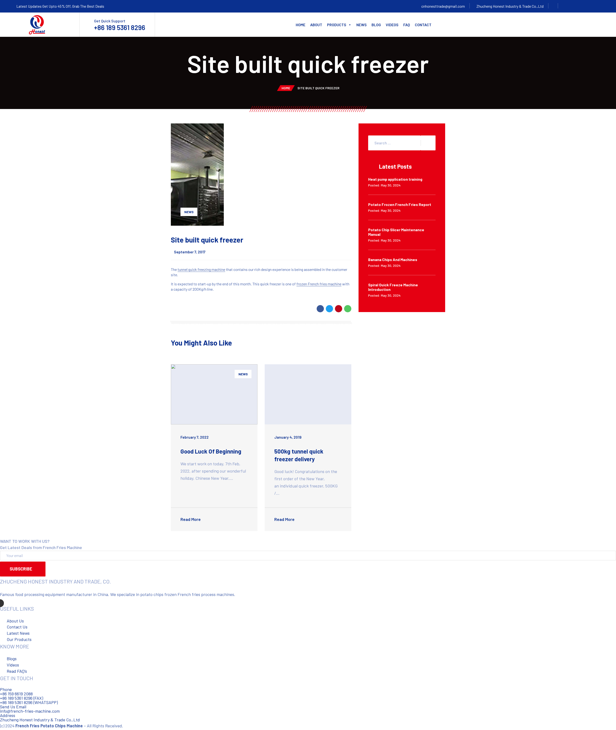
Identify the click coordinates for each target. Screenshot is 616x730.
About (316, 24)
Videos (392, 24)
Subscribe (21, 568)
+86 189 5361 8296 (119, 27)
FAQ (406, 24)
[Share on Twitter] (329, 308)
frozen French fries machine (318, 284)
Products (336, 24)
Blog (376, 24)
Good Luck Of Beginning (210, 451)
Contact (423, 24)
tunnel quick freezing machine (201, 269)
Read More (191, 519)
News (361, 24)
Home (300, 24)
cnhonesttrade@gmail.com (443, 6)
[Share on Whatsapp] (347, 308)
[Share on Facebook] (320, 308)
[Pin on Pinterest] (338, 308)
